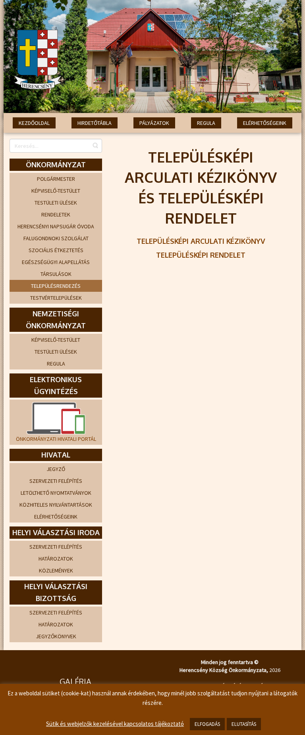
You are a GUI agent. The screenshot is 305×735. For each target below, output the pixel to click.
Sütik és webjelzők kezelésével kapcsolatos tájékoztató (115, 723)
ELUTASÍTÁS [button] (244, 724)
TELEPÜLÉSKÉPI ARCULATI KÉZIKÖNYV (201, 241)
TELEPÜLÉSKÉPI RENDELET (200, 255)
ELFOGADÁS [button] (207, 724)
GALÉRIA (75, 681)
